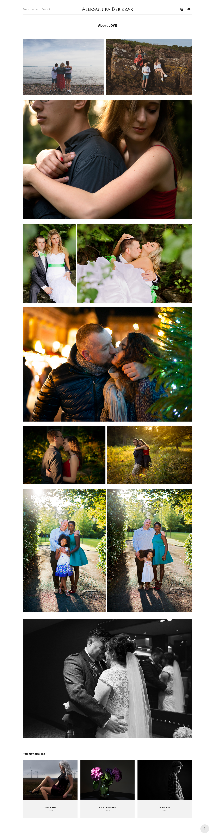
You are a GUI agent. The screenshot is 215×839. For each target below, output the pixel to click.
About (35, 9)
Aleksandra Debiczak (107, 9)
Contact (46, 9)
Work (26, 9)
